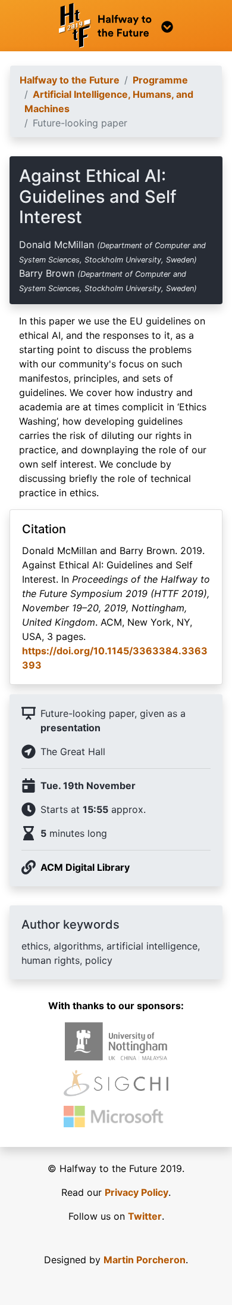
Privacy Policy (136, 1192)
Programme (160, 80)
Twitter (145, 1216)
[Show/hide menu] (116, 25)
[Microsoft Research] (116, 1116)
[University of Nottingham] (116, 1041)
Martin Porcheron (145, 1260)
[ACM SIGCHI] (116, 1083)
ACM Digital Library (85, 867)
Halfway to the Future (70, 80)
